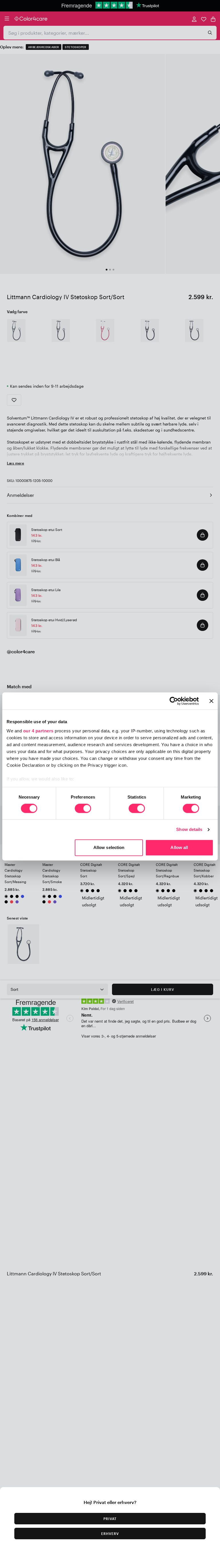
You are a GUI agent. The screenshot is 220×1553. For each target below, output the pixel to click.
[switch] (83, 808)
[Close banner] (211, 701)
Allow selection (109, 847)
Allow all (179, 847)
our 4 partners (38, 730)
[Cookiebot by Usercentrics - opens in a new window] (174, 701)
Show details (189, 829)
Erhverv (110, 1534)
